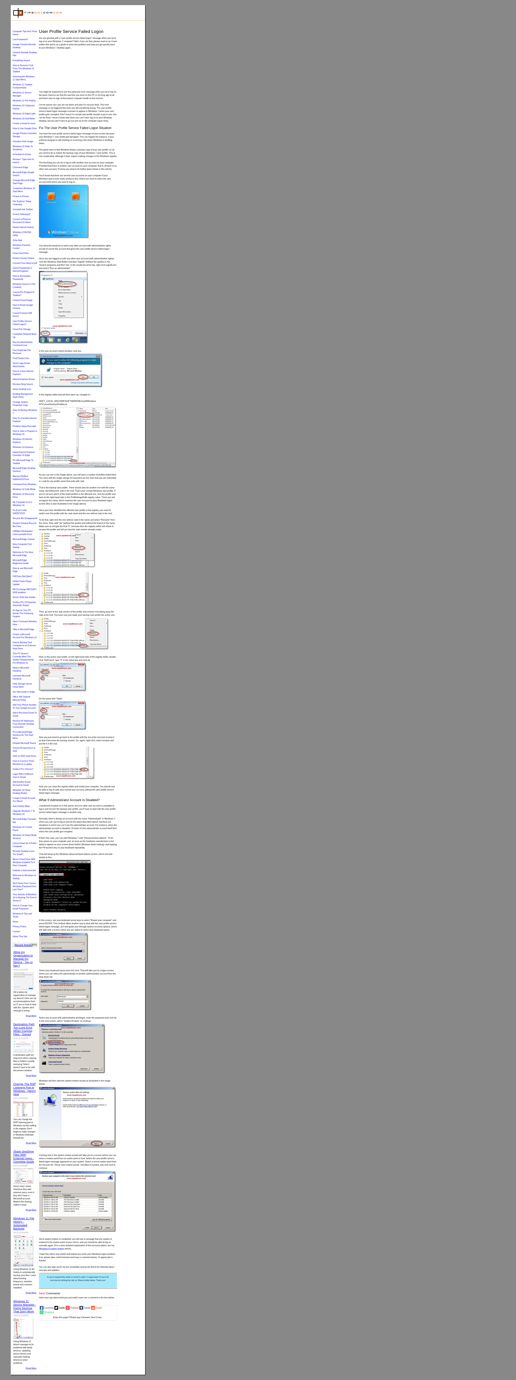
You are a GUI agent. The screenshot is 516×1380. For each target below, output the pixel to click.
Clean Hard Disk (20, 253)
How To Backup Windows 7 (25, 411)
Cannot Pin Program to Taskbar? (23, 293)
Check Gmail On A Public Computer (25, 844)
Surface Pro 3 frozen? (23, 769)
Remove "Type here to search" (23, 160)
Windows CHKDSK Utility (22, 233)
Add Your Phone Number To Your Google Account (25, 706)
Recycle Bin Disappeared (25, 518)
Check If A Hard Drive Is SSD (24, 749)
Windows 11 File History (24, 100)
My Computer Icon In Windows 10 (22, 503)
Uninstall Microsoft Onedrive (21, 677)
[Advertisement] (78, 69)
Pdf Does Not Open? (22, 576)
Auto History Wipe (21, 806)
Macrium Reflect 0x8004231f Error (21, 477)
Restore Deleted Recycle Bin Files (25, 524)
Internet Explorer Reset (24, 379)
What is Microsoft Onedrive (21, 669)
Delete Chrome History (23, 258)
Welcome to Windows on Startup (24, 877)
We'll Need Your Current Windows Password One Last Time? (24, 886)
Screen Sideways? (22, 214)
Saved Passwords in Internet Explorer (22, 269)
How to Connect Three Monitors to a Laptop (23, 762)
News (15, 922)
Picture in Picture (21, 196)
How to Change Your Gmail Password (23, 907)
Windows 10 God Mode (24, 118)
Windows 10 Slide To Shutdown (23, 148)
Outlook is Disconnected (24, 870)
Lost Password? (20, 39)
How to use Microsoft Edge (23, 569)
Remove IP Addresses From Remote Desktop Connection (23, 724)
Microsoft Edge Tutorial (24, 539)
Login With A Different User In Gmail (23, 775)
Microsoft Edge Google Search (23, 174)
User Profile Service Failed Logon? (22, 322)
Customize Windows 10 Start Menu (24, 190)
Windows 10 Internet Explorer (22, 440)
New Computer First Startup (22, 545)
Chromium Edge (20, 167)
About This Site (20, 936)
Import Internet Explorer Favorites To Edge (24, 453)
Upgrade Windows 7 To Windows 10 (24, 812)
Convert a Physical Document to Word (22, 220)
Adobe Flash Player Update (22, 582)
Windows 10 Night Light (24, 113)
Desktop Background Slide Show (23, 395)
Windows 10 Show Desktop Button (22, 791)
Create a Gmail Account (24, 123)
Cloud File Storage (22, 329)
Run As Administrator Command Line (23, 343)
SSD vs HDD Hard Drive (24, 756)
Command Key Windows (24, 484)
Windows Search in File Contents (24, 285)
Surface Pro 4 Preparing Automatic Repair (24, 603)
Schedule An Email (22, 154)
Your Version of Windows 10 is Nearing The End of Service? (25, 897)
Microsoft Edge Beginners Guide (21, 561)
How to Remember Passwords (22, 277)
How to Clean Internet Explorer (23, 372)
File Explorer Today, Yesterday (22, 203)
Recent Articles (24, 945)
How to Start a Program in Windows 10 (25, 432)
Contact (16, 931)
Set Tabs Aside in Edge (24, 692)
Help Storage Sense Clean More (22, 685)
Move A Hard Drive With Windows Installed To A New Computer (24, 862)
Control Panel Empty (22, 300)
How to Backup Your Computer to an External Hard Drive (24, 645)
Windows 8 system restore (51, 1249)
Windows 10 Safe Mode (24, 489)
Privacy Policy (19, 926)
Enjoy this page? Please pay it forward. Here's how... (78, 1317)
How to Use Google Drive (25, 128)
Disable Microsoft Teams (24, 743)
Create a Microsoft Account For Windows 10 (25, 636)
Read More (31, 1016)
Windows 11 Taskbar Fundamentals (22, 86)
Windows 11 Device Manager (22, 94)
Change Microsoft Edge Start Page (24, 181)
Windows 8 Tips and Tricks (22, 915)
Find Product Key (21, 358)
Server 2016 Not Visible (24, 597)
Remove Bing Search (23, 384)
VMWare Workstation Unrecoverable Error (23, 532)
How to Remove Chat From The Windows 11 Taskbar (23, 68)
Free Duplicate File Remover (22, 351)
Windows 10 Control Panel (22, 828)
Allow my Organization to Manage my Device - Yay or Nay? (23, 958)
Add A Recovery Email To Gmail (25, 714)
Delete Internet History (23, 227)
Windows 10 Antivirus (23, 447)
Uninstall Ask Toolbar (23, 209)
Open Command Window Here (25, 623)
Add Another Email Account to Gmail (22, 783)
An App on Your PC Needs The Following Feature (23, 613)
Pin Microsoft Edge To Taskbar (23, 461)
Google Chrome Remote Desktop (24, 46)
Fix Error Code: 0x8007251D (20, 511)
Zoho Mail (17, 240)
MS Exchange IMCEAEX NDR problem (24, 591)
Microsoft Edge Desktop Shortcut (24, 469)
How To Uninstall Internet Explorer (25, 419)
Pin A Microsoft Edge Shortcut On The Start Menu (23, 735)
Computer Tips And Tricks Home (25, 33)
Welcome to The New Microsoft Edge (23, 553)
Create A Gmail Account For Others (24, 799)
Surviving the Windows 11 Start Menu (24, 78)
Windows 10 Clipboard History (23, 107)
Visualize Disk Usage (23, 141)
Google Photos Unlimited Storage (25, 135)
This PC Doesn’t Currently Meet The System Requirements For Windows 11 (23, 658)
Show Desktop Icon (22, 389)
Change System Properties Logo (20, 403)
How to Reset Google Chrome (23, 306)
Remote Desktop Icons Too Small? (23, 852)
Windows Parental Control (21, 246)
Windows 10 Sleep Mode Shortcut (25, 836)
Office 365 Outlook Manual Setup (21, 698)
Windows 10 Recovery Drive (23, 495)
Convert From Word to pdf (25, 263)
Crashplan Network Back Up (24, 335)
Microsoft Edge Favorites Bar (24, 820)
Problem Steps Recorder (24, 426)
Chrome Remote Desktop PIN (25, 54)
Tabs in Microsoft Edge (23, 629)
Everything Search (21, 60)
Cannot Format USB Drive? (22, 314)
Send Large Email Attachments (21, 364)
